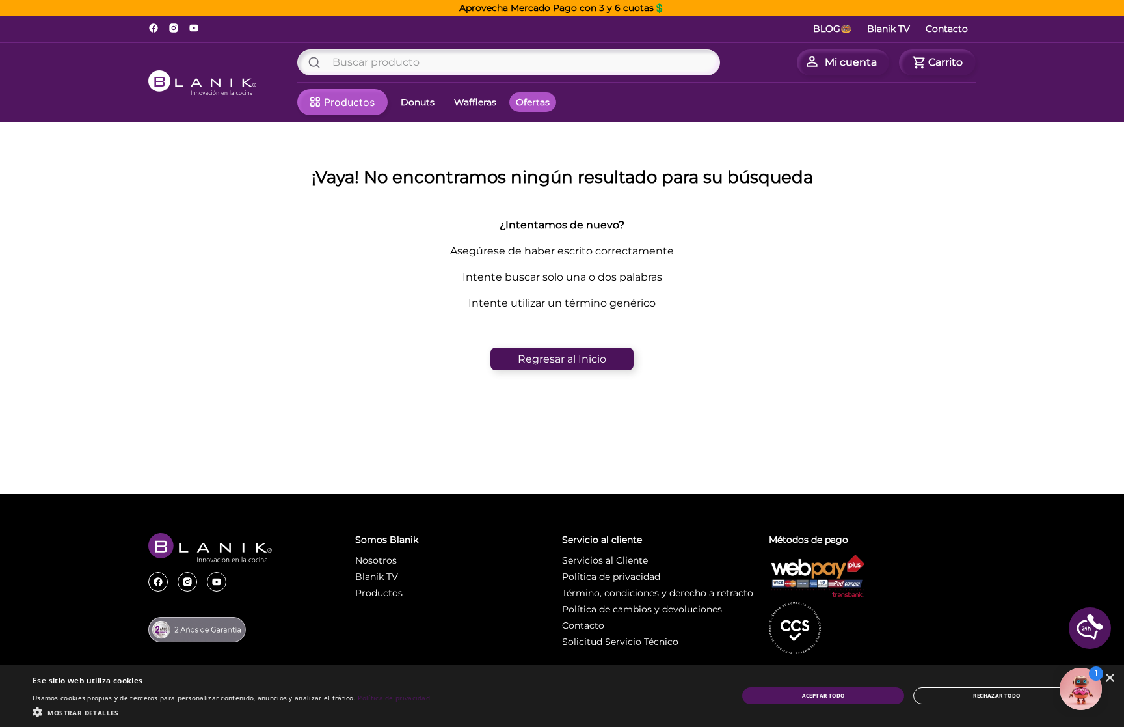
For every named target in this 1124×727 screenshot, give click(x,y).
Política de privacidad (394, 697)
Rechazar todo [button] (996, 695)
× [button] (1109, 678)
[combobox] (508, 62)
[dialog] (562, 696)
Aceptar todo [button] (823, 695)
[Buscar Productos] (317, 62)
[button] (1090, 628)
